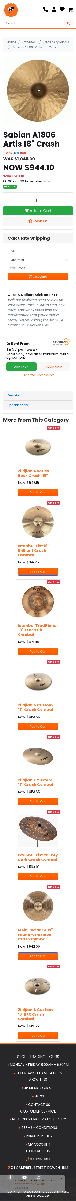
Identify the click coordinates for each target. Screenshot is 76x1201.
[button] (38, 221)
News (39, 1096)
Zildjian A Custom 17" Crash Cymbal (35, 707)
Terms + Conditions (38, 1127)
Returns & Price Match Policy (38, 1119)
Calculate (39, 276)
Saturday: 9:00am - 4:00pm (38, 1073)
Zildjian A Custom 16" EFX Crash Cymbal (35, 1014)
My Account (38, 1144)
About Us (38, 1079)
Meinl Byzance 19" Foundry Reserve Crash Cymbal (35, 934)
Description (16, 395)
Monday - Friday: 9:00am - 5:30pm (39, 1064)
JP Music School (38, 1087)
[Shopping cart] (70, 10)
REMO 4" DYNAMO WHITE (28, 1184)
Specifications (18, 405)
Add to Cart (40, 210)
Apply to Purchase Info (39, 375)
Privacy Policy (38, 1136)
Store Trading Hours (38, 1056)
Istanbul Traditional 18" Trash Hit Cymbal (38, 630)
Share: (9, 153)
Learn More (54, 367)
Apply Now (21, 367)
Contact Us (38, 1104)
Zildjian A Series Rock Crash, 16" (33, 473)
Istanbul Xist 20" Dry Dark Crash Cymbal (38, 857)
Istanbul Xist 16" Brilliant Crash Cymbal (33, 550)
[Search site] (68, 23)
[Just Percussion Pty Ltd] (11, 10)
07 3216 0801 (39, 1159)
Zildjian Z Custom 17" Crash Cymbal (35, 782)
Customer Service (38, 1111)
